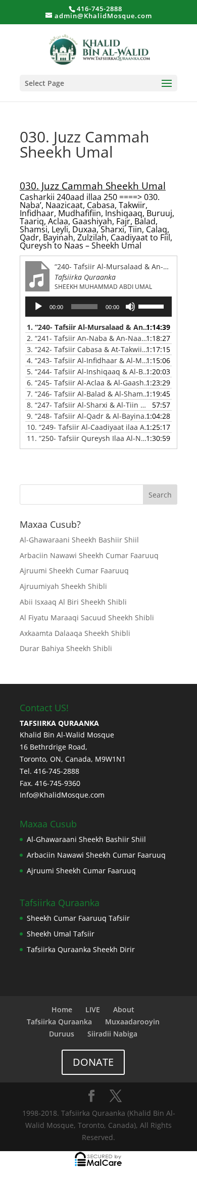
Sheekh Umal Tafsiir (60, 933)
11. (88, 438)
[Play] (38, 307)
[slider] (152, 305)
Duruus (61, 1033)
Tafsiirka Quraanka (59, 1021)
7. (88, 394)
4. (88, 360)
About (123, 1009)
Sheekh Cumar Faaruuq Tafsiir (78, 918)
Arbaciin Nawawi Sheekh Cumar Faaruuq (89, 555)
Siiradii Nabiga (112, 1033)
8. (88, 405)
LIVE (92, 1009)
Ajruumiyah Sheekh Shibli (63, 586)
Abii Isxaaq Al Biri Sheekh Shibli (73, 602)
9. (88, 416)
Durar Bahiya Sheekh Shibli (66, 648)
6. (88, 382)
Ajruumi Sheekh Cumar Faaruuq (74, 570)
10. (88, 427)
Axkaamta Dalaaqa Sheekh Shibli (76, 633)
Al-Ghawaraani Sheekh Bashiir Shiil (79, 540)
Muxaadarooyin (132, 1021)
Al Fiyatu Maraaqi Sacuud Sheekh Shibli (87, 617)
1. (88, 327)
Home (62, 1009)
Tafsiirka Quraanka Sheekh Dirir (81, 949)
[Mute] (130, 307)
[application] (98, 306)
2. (88, 338)
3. (88, 349)
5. (88, 371)
